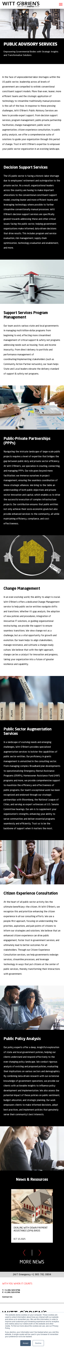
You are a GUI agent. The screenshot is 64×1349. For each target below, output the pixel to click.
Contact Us (7, 1297)
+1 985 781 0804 (41, 1274)
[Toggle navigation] (61, 4)
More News (32, 1261)
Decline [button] (38, 1343)
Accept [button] (25, 1343)
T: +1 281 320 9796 (11, 1290)
